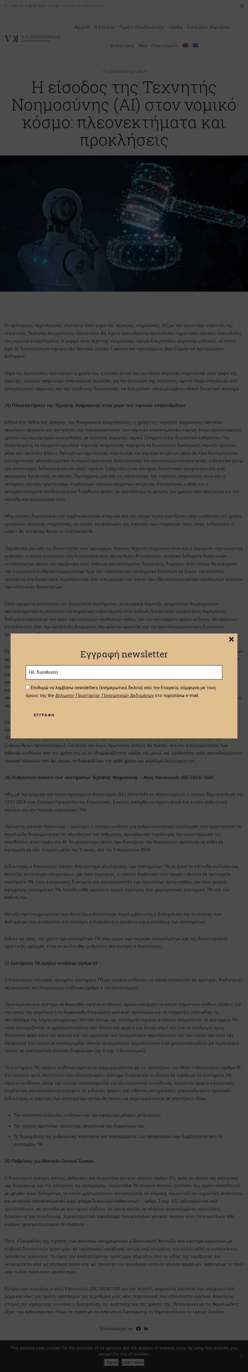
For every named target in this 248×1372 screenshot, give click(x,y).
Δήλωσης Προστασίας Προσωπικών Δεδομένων (104, 695)
